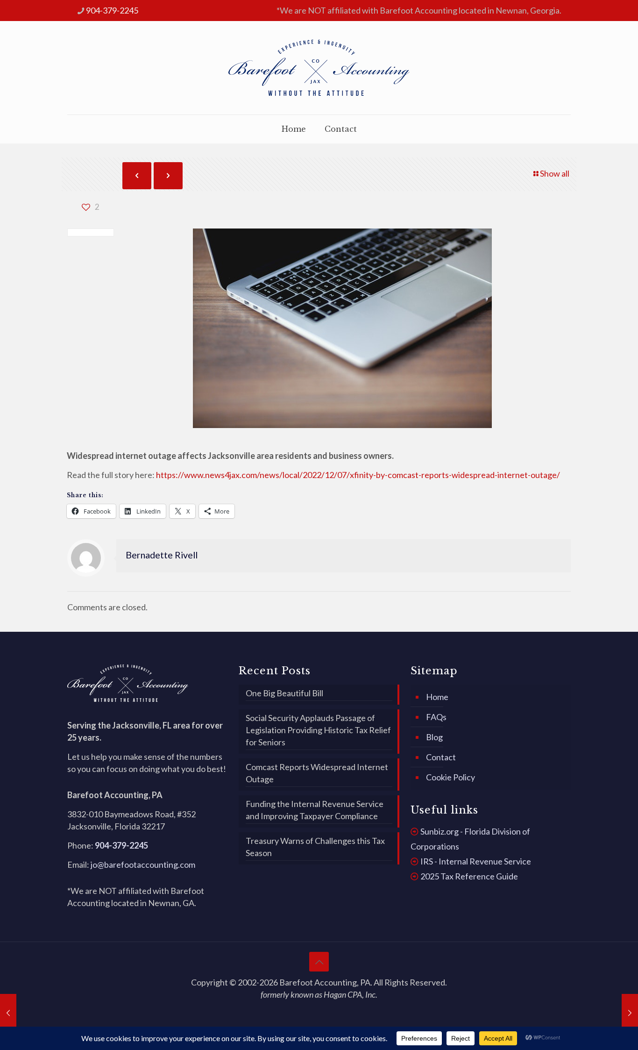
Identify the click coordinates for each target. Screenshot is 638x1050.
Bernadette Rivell (162, 554)
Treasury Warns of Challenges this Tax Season (315, 847)
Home (437, 697)
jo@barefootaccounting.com (143, 864)
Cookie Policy (450, 777)
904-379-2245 (112, 10)
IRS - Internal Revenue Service (475, 861)
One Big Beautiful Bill (284, 693)
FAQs (436, 717)
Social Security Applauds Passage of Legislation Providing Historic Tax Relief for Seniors (318, 730)
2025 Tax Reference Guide (469, 876)
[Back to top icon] (319, 961)
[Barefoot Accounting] (319, 67)
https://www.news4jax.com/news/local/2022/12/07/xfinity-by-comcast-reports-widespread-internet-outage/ (358, 475)
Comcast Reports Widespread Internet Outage (317, 773)
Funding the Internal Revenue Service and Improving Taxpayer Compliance (314, 810)
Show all (554, 173)
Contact (441, 757)
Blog (434, 737)
